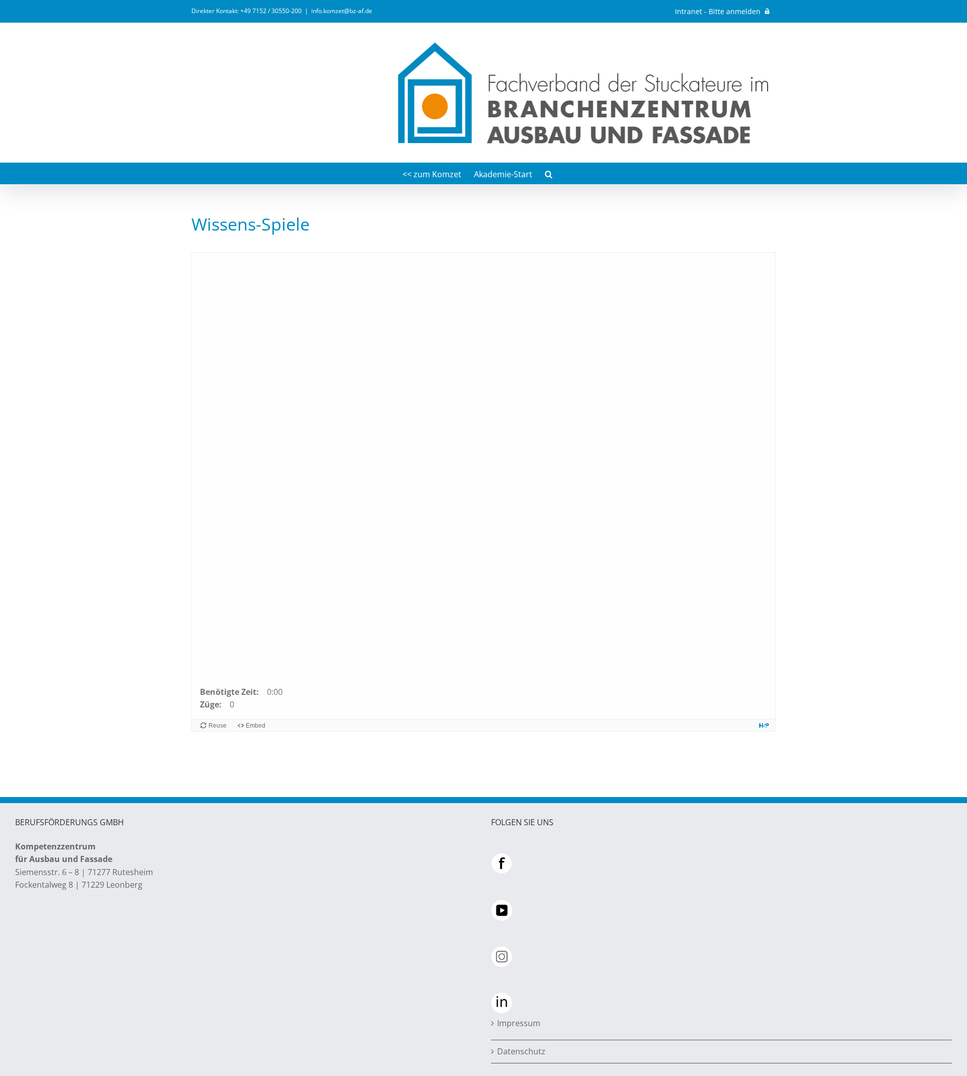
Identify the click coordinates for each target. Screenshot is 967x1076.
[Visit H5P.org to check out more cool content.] (764, 725)
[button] (548, 173)
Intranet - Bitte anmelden (718, 11)
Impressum (518, 1023)
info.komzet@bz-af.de (341, 11)
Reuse (218, 725)
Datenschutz (521, 1051)
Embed (255, 725)
